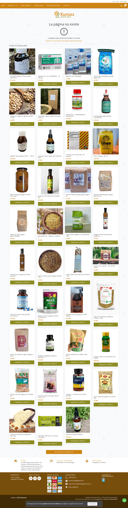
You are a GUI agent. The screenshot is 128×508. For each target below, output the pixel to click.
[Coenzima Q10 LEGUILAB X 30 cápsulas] (78, 140)
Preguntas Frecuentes (53, 5)
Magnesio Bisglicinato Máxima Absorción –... (47, 356)
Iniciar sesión (123, 1)
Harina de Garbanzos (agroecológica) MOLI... (21, 355)
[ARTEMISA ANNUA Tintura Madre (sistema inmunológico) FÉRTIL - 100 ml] (22, 61)
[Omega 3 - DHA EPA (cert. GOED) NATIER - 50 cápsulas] (78, 380)
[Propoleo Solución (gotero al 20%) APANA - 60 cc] (78, 300)
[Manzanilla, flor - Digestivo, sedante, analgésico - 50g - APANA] (50, 221)
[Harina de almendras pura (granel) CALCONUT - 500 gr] (22, 420)
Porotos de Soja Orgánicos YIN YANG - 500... (22, 395)
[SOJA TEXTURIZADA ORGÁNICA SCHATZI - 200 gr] (106, 296)
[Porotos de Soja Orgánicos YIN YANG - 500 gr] (22, 380)
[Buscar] (121, 5)
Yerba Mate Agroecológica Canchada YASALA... (49, 116)
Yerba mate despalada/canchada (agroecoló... (104, 76)
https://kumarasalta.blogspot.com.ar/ (80, 484)
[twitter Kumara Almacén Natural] (39, 478)
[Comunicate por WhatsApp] (124, 500)
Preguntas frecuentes (17, 479)
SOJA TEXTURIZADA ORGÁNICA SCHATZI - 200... (103, 317)
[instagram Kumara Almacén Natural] (31, 478)
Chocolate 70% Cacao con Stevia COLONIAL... (48, 436)
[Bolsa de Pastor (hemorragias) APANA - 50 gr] (50, 261)
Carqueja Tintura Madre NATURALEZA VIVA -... (49, 156)
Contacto (66, 5)
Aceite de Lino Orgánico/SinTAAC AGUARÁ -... (20, 275)
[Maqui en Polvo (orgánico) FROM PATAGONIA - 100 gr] (50, 301)
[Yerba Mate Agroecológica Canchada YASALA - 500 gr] (50, 101)
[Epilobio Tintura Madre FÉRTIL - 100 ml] (22, 141)
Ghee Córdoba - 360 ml (101, 156)
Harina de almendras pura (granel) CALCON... (20, 435)
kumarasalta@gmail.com (76, 481)
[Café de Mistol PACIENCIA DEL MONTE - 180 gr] (78, 260)
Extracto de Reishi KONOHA (74, 434)
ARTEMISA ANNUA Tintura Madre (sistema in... (20, 76)
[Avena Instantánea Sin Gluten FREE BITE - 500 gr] (78, 340)
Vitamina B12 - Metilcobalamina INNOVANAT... (75, 115)
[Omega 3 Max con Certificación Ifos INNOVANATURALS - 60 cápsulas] (106, 342)
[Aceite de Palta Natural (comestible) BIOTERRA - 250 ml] (50, 181)
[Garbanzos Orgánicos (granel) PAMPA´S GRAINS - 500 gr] (22, 101)
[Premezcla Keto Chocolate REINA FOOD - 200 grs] (50, 381)
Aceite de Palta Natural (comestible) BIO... (49, 196)
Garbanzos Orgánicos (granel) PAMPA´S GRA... (21, 116)
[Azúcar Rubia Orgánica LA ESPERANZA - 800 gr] (78, 220)
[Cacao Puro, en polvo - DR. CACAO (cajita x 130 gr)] (106, 255)
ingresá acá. (100, 499)
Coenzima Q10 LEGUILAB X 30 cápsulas (75, 155)
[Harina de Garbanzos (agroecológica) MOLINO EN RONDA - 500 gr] (22, 340)
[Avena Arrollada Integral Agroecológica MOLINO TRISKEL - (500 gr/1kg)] (78, 180)
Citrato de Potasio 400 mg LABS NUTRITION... (20, 315)
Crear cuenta (115, 1)
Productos (11, 5)
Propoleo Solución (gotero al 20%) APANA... (76, 315)
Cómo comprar (15, 477)
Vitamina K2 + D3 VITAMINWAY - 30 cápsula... (49, 76)
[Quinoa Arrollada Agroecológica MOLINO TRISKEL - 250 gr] (106, 180)
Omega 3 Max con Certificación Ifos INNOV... (105, 357)
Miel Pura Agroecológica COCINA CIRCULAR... (20, 195)
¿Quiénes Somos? (39, 5)
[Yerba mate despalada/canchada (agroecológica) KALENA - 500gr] (106, 61)
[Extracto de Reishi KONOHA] (78, 420)
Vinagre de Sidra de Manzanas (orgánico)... (103, 235)
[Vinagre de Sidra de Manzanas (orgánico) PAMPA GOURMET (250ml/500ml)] (106, 220)
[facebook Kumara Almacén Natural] (35, 478)
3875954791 (72, 477)
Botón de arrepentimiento (110, 499)
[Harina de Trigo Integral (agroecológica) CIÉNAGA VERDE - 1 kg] (22, 220)
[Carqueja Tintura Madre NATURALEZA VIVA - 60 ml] (50, 141)
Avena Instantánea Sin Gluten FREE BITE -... (76, 355)
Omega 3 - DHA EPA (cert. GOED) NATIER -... (76, 395)
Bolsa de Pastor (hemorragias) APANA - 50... (49, 276)
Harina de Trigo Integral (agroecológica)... (17, 235)
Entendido (92, 504)
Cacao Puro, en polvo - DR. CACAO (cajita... (104, 266)
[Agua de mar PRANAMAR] (78, 61)
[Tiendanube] (19, 498)
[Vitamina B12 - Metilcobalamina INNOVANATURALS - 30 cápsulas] (78, 100)
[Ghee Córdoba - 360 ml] (106, 141)
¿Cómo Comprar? (26, 5)
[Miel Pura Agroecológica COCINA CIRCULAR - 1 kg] (22, 180)
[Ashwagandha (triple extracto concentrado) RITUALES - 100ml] (106, 101)
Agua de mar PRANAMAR (73, 76)
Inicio (3, 5)
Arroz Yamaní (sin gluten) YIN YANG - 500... (105, 397)
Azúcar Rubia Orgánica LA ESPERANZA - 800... (77, 235)
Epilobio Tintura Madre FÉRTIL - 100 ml (22, 156)
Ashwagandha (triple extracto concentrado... (102, 116)
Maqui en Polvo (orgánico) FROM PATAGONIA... (48, 316)
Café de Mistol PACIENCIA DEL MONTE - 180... (78, 275)
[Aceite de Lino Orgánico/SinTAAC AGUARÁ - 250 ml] (22, 260)
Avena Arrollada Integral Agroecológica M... (77, 195)
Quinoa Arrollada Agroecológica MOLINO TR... (103, 195)
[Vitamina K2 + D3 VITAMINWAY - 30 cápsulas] (50, 61)
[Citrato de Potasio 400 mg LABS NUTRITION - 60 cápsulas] (22, 300)
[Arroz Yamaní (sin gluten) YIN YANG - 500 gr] (106, 382)
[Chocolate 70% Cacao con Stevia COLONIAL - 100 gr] (50, 421)
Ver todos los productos (64, 452)
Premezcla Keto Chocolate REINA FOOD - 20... (48, 396)
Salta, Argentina (73, 487)
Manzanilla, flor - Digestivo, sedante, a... (49, 236)
